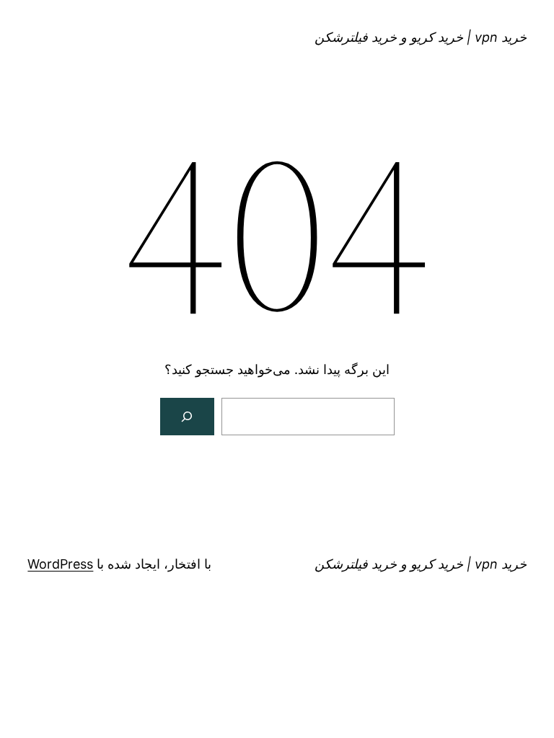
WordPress (60, 564)
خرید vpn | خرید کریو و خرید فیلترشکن (421, 37)
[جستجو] (187, 416)
